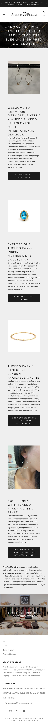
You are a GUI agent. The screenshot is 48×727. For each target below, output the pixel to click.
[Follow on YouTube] (24, 711)
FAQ (4, 641)
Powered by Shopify (28, 721)
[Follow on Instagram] (10, 711)
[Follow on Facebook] (4, 711)
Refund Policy (8, 650)
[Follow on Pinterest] (17, 711)
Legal (5, 646)
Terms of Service (9, 654)
